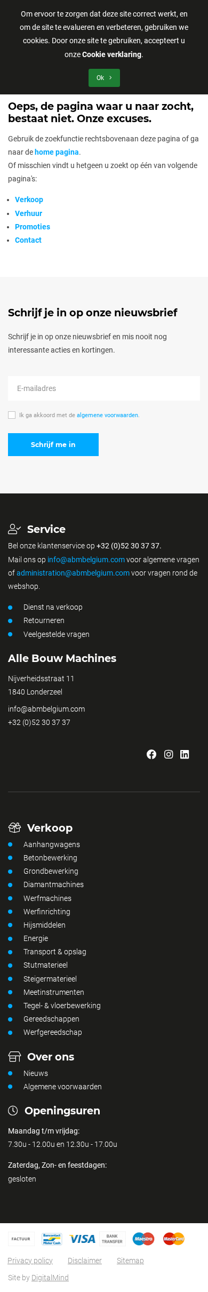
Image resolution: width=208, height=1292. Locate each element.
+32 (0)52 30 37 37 (39, 722)
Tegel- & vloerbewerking (62, 1005)
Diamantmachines (53, 884)
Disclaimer (85, 1260)
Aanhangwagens (51, 844)
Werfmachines (47, 898)
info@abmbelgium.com (86, 559)
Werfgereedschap (52, 1032)
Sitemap (130, 1260)
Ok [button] (101, 78)
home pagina (57, 152)
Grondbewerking (50, 871)
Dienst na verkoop (53, 607)
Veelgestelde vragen (56, 634)
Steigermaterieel (50, 979)
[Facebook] (152, 755)
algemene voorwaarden (107, 415)
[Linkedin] (185, 755)
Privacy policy (30, 1260)
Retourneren (44, 620)
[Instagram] (169, 755)
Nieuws (35, 1073)
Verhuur (28, 213)
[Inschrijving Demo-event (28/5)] (196, 755)
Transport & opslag (54, 951)
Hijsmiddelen (44, 925)
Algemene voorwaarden (62, 1086)
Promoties (32, 226)
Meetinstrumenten (53, 992)
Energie (35, 938)
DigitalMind (50, 1277)
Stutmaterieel (45, 965)
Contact (28, 240)
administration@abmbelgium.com (73, 573)
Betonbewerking (50, 858)
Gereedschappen (51, 1019)
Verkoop (29, 199)
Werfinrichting (46, 911)
